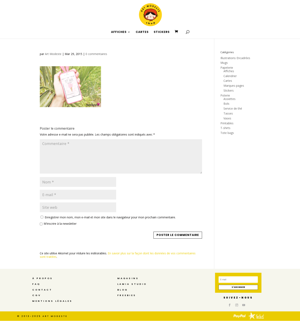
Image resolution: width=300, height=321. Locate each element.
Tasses (228, 113)
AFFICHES (119, 32)
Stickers (228, 90)
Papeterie (226, 68)
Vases (227, 118)
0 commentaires (96, 54)
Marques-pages (233, 86)
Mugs (224, 63)
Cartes (227, 81)
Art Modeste (53, 54)
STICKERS (162, 32)
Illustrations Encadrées (235, 58)
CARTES (142, 32)
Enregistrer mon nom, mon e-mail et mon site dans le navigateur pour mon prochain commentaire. (110, 217)
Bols (226, 104)
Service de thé (232, 108)
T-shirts (225, 128)
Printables (226, 123)
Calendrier (230, 76)
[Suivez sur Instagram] (237, 305)
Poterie (225, 95)
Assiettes (229, 99)
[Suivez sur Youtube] (244, 305)
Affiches (228, 71)
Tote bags (227, 133)
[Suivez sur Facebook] (229, 305)
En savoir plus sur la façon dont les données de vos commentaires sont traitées (118, 255)
